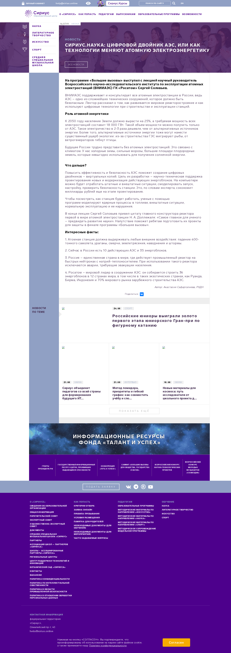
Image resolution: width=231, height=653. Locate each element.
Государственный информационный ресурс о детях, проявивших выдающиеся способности (76, 467)
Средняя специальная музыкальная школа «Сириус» (48, 535)
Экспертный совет (41, 520)
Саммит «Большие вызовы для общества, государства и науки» (135, 467)
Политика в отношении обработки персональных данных (51, 596)
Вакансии (36, 575)
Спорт (37, 49)
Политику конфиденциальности (108, 645)
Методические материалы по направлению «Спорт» (136, 523)
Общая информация (42, 512)
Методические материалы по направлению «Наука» (136, 517)
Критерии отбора (84, 506)
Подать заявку (101, 486)
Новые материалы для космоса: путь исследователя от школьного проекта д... (180, 393)
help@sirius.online (67, 3)
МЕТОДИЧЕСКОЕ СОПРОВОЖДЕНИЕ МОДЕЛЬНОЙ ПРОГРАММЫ (137, 530)
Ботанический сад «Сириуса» (48, 567)
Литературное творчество (43, 34)
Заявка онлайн (83, 510)
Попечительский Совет (44, 516)
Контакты (36, 571)
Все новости (76, 64)
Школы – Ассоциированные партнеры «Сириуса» (46, 552)
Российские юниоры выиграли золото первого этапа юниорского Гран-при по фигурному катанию (156, 321)
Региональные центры (43, 557)
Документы (37, 530)
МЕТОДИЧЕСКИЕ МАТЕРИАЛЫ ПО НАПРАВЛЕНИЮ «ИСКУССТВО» (136, 511)
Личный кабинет (35, 4)
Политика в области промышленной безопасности (48, 590)
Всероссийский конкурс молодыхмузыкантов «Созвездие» (193, 467)
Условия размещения (87, 518)
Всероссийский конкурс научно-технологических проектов (167, 467)
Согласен (176, 642)
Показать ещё (134, 410)
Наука (36, 26)
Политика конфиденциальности (50, 579)
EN (182, 3)
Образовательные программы (136, 506)
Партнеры (36, 540)
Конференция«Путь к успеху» (108, 467)
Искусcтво (168, 514)
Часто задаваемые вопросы (91, 538)
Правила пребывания (86, 514)
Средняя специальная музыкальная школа (43, 61)
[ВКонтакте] (142, 294)
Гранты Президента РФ (45, 467)
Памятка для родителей (89, 522)
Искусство (40, 42)
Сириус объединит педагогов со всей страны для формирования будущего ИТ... (81, 393)
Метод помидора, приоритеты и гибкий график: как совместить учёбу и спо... (130, 393)
